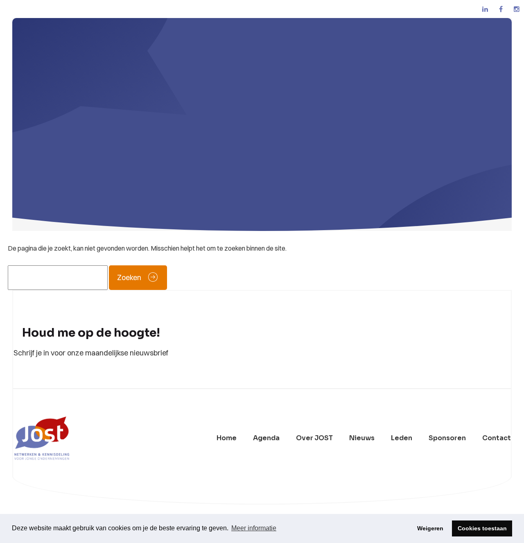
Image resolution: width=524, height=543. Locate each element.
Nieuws (362, 438)
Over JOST (314, 438)
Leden (401, 438)
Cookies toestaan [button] (482, 528)
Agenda (266, 438)
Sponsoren (447, 438)
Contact (496, 438)
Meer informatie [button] (253, 528)
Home (227, 438)
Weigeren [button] (430, 528)
